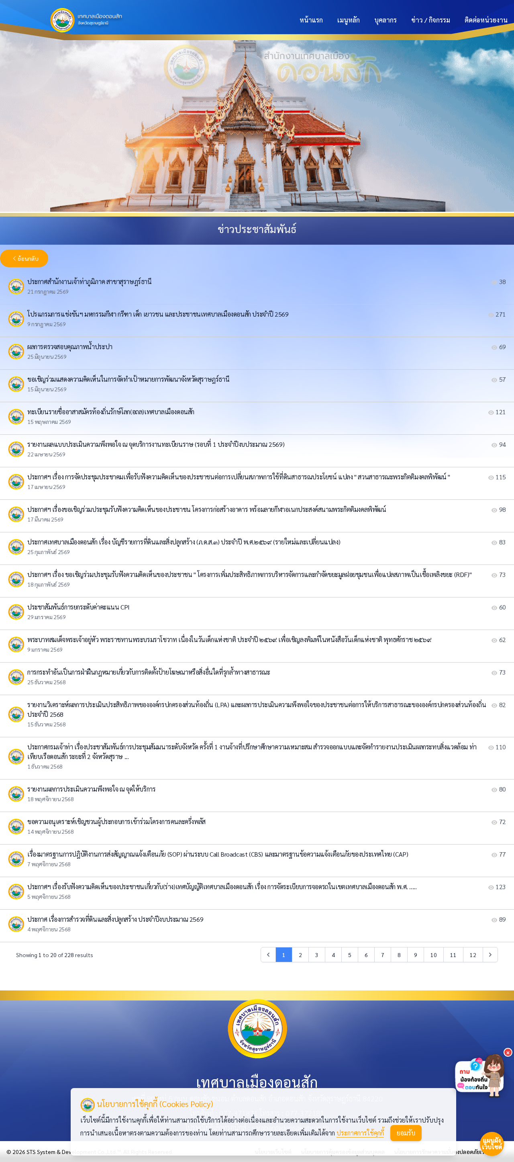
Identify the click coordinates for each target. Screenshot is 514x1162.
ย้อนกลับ (28, 258)
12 (473, 954)
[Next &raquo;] (490, 954)
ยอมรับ (406, 1133)
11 (453, 954)
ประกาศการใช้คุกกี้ (360, 1133)
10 (433, 954)
